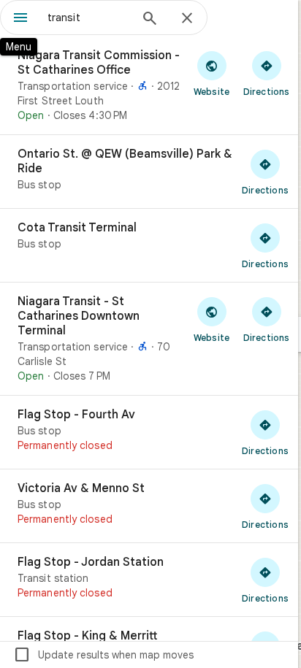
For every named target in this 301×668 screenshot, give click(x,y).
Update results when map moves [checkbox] (103, 655)
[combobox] (88, 17)
